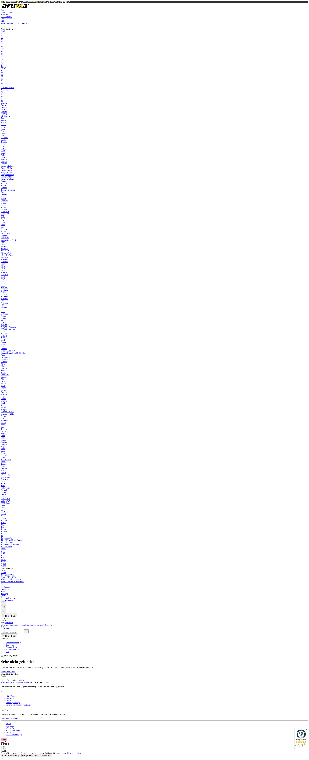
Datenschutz (10, 732)
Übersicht (5, 625)
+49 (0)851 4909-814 (9, 682)
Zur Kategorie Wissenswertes (12, 582)
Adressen (27, 625)
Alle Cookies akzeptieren (42, 755)
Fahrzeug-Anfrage (13, 703)
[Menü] (3, 603)
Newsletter (10, 698)
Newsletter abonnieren (9, 718)
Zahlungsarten (36, 625)
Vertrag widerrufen (13, 730)
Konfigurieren (27, 755)
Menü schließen (10, 616)
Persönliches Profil (16, 625)
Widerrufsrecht (11, 728)
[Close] (2, 758)
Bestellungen (47, 625)
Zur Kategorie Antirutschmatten (13, 23)
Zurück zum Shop (8, 672)
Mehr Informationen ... (75, 753)
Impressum (10, 726)
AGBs (8, 724)
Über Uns (9, 700)
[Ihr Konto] (3, 611)
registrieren (9, 623)
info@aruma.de (23, 682)
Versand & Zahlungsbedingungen (18, 705)
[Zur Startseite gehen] (15, 8)
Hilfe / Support (11, 696)
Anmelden (5, 620)
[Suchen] (3, 607)
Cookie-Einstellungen (14, 735)
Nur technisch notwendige (11, 755)
